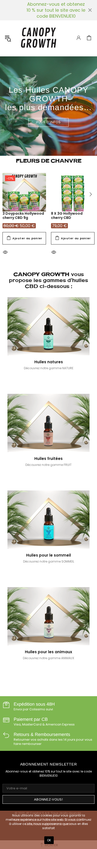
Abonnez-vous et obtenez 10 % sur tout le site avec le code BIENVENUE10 (56, 10)
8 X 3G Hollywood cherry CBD (67, 215)
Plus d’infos (48, 122)
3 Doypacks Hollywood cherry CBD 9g (23, 215)
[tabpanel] (48, 106)
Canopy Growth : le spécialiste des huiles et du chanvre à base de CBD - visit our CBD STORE (38, 38)
